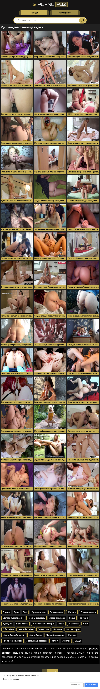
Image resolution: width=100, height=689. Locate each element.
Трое (16, 612)
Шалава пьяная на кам (13, 618)
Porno (51, 4)
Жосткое (72, 612)
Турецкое (7, 624)
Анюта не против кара (43, 624)
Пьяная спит (43, 629)
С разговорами (38, 612)
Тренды (34, 13)
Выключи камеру (88, 612)
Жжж (85, 624)
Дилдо (78, 641)
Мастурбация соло (55, 635)
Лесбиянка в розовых (36, 641)
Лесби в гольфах (57, 618)
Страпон (66, 641)
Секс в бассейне (25, 629)
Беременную (22, 624)
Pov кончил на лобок (12, 641)
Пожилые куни (56, 612)
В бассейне (8, 629)
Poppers (72, 635)
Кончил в (84, 618)
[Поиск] (82, 20)
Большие (57, 629)
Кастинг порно (73, 629)
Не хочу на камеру (36, 618)
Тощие (61, 624)
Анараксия (74, 624)
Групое (6, 612)
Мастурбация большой (13, 635)
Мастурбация (35, 635)
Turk (25, 612)
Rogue (72, 618)
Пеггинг (54, 641)
